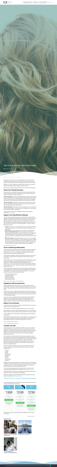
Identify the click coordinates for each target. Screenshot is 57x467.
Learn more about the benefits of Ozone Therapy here (14, 281)
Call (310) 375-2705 (43, 2)
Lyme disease (10, 263)
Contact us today (18, 375)
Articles (6, 177)
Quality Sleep (9, 230)
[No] (55, 465)
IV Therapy (32, 369)
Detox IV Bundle (28, 238)
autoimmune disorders (13, 252)
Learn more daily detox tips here (10, 245)
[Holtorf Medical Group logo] (8, 2)
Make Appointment (9, 399)
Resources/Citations (31, 416)
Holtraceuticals (26, 369)
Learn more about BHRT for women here (11, 323)
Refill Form (35, 2)
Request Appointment (27, 2)
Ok (50, 465)
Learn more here (11, 212)
